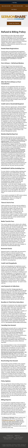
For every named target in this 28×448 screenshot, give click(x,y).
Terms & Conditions (8, 437)
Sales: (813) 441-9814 (6, 6)
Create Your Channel (14, 23)
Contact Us (9, 435)
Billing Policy (19, 437)
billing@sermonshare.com (8, 420)
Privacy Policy (18, 438)
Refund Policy (8, 438)
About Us (17, 435)
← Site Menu (14, 2)
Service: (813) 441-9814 (18, 6)
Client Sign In (14, 9)
